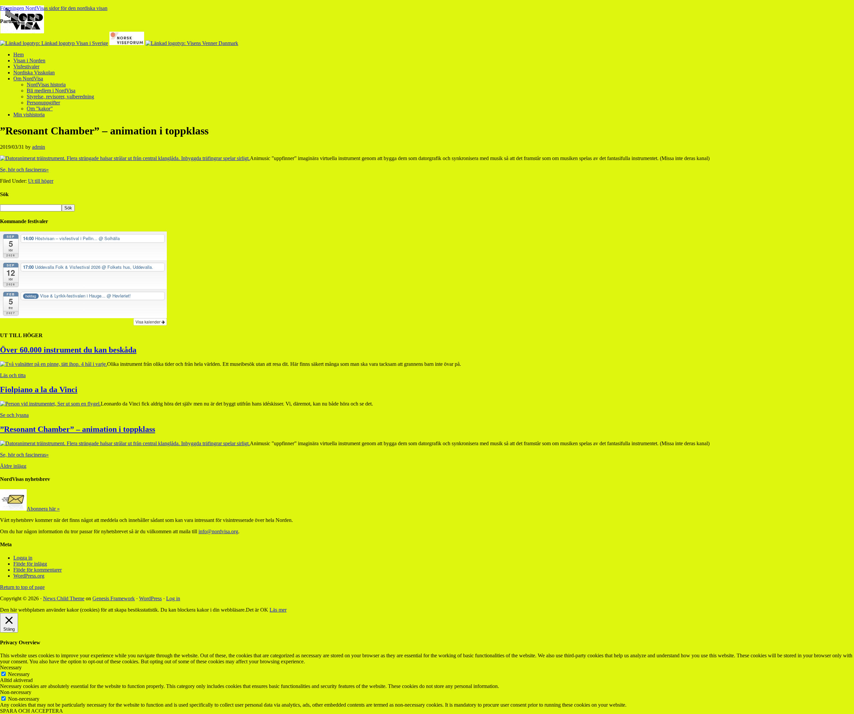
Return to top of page (22, 587)
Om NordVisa (28, 78)
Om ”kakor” (40, 108)
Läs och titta (13, 375)
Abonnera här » (43, 509)
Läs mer (278, 610)
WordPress (150, 598)
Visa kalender (148, 321)
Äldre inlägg (13, 466)
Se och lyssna (14, 415)
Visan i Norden (29, 60)
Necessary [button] (11, 667)
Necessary (19, 674)
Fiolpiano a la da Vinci (38, 389)
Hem (18, 54)
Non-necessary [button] (15, 692)
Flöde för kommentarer (37, 570)
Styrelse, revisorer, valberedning (60, 96)
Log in (173, 598)
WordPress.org (28, 576)
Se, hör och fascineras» (24, 169)
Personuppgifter (43, 102)
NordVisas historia (46, 84)
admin (38, 147)
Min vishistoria (29, 114)
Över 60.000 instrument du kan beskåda (68, 349)
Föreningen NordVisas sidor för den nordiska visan (53, 8)
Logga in (22, 558)
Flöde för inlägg (30, 564)
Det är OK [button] (257, 610)
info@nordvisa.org (218, 531)
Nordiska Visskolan (34, 72)
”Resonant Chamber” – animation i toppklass (77, 429)
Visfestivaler (26, 66)
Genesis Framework (113, 598)
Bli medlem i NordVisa (51, 90)
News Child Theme (63, 598)
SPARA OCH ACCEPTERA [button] (31, 711)
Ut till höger (40, 181)
